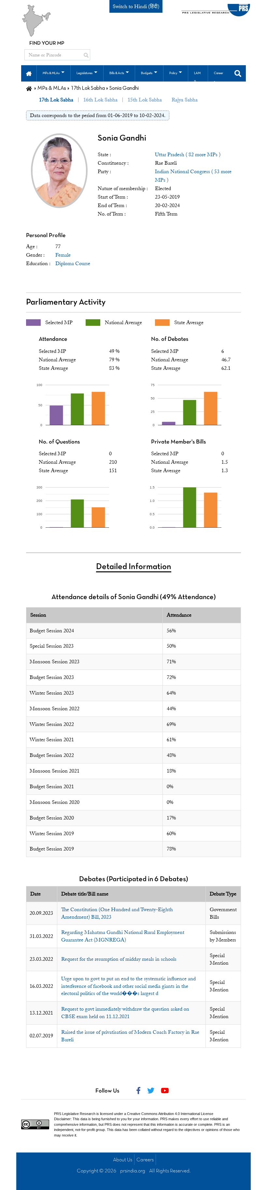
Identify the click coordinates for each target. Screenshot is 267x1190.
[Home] (29, 88)
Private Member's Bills (178, 442)
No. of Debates (169, 339)
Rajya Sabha (185, 100)
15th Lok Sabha (145, 100)
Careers (145, 1160)
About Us (122, 1160)
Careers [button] (218, 77)
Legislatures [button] (84, 73)
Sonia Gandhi (122, 138)
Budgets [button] (146, 73)
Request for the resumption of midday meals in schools (118, 959)
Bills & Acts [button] (116, 73)
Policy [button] (173, 73)
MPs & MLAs (51, 88)
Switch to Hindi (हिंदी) (136, 6)
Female (63, 255)
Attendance (53, 339)
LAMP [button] (197, 77)
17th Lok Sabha (88, 88)
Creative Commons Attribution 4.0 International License (170, 1114)
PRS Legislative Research (74, 1114)
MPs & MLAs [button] (51, 73)
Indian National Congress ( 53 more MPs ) (193, 175)
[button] (28, 73)
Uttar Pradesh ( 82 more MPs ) (187, 154)
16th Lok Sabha (100, 100)
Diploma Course (72, 263)
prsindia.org (132, 1171)
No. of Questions (59, 442)
